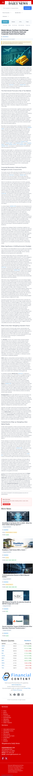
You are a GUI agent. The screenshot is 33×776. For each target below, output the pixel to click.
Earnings (15, 532)
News (9, 25)
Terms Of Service (17, 690)
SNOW (7, 534)
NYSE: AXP (4, 193)
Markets (5, 21)
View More (27, 640)
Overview (5, 25)
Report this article (7, 504)
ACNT (7, 635)
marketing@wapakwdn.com (13, 754)
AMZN (3, 646)
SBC (7, 611)
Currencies (14, 25)
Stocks (13, 21)
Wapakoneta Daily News (19, 765)
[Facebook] (14, 695)
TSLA (3, 668)
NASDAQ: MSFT (9, 143)
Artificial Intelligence (9, 532)
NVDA (3, 663)
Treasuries (28, 25)
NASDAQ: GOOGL (12, 144)
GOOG (3, 655)
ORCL (3, 665)
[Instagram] (22, 695)
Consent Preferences (7, 775)
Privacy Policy (27, 688)
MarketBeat (6, 529)
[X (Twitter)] (10, 695)
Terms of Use (10, 768)
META (3, 658)
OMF (13, 560)
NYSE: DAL (11, 84)
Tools (27, 21)
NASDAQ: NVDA (19, 143)
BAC (3, 653)
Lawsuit (7, 557)
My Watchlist (18, 12)
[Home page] (18, 3)
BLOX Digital (15, 772)
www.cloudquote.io (16, 684)
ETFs (20, 21)
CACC (10, 560)
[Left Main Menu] (3, 2)
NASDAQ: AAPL (24, 141)
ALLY (7, 560)
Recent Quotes (6, 12)
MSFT (3, 660)
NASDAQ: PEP (23, 84)
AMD (3, 651)
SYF (15, 560)
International (21, 25)
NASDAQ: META (23, 144)
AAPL (3, 648)
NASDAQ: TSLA (5, 145)
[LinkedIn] (18, 695)
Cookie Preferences (17, 769)
